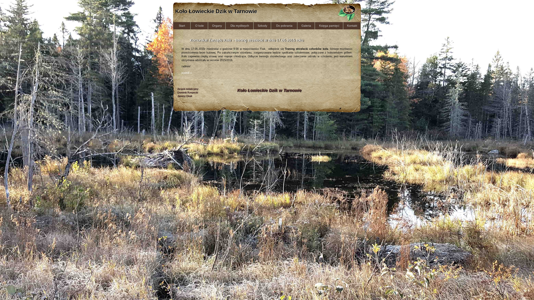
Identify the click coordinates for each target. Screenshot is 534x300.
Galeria (306, 25)
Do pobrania (284, 25)
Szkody (262, 25)
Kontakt (352, 25)
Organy (217, 25)
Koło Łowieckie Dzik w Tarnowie (216, 11)
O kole (199, 25)
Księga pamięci (329, 25)
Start (182, 25)
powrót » (186, 72)
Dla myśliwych (239, 25)
